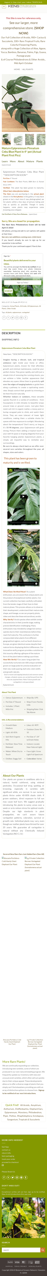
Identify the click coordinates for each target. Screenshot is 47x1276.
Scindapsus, (38, 1116)
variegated (25, 312)
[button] (4, 6)
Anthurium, (9, 1109)
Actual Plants (14, 306)
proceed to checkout (10, 1162)
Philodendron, (35, 1112)
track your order (8, 1159)
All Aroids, (25, 1105)
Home (17, 69)
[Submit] (42, 1250)
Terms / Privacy (20, 1266)
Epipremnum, (11, 1112)
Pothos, (13, 1116)
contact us (6, 1150)
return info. (6, 1153)
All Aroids (23, 306)
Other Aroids (11, 308)
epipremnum (17, 312)
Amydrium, (36, 1105)
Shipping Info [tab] (10, 339)
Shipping (9, 1266)
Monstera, (23, 1112)
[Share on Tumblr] (26, 318)
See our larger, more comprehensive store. (23, 28)
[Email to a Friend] (17, 318)
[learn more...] (23, 1218)
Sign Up (7, 256)
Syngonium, (12, 1119)
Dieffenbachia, (22, 1109)
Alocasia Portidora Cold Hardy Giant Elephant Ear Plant (12, 1042)
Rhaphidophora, (24, 1116)
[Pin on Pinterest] (21, 318)
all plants (9, 312)
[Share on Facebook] (4, 318)
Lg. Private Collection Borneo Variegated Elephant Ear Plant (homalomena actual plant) (35, 1044)
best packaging (8, 1156)
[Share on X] (8, 318)
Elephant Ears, (36, 1109)
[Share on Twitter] (13, 318)
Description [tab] (11, 333)
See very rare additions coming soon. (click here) (21, 237)
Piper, (6, 1116)
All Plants (27, 69)
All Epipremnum (32, 306)
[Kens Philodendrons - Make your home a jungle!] (25, 6)
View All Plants (35, 1266)
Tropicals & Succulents (29, 1119)
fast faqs (5, 1147)
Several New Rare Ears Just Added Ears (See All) (23, 854)
